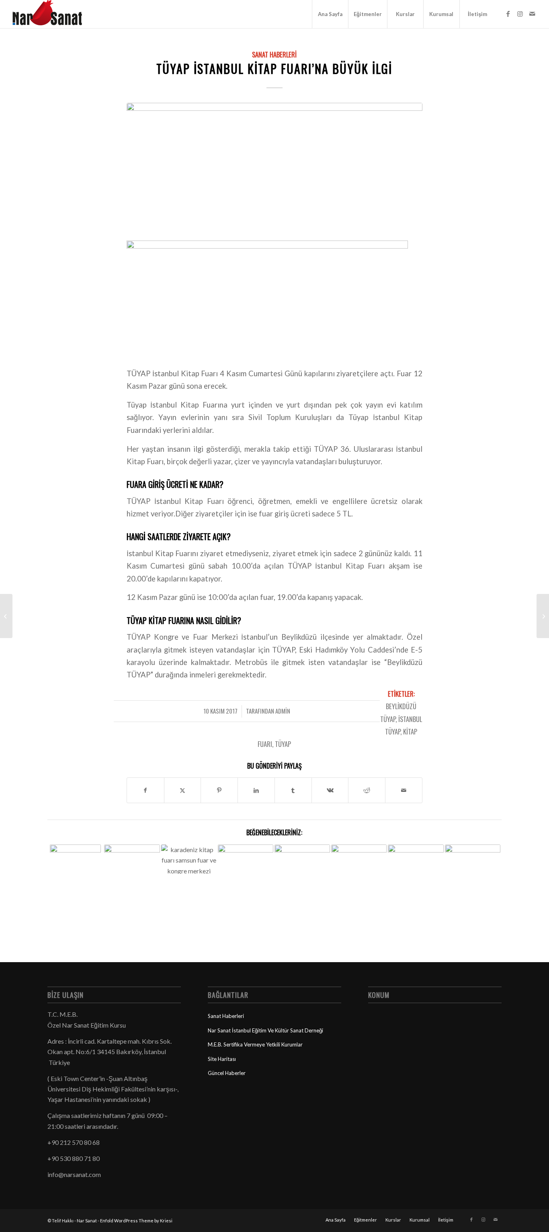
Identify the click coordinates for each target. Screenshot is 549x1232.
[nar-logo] (52, 14)
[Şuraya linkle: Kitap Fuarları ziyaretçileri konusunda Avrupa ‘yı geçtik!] (359, 860)
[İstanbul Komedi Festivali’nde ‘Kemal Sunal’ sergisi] (6, 616)
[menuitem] (330, 14)
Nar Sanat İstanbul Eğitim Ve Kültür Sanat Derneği (265, 1030)
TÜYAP (283, 744)
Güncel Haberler (227, 1073)
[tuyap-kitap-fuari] (274, 166)
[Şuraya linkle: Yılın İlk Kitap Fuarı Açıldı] (245, 872)
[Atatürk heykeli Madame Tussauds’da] (543, 616)
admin (282, 710)
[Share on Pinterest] (219, 790)
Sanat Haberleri (274, 54)
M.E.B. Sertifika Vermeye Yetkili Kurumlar (255, 1044)
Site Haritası (222, 1059)
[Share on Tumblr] (293, 790)
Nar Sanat (87, 1220)
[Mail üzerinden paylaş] (403, 790)
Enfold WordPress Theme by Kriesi (136, 1220)
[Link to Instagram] (520, 14)
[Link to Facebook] (508, 14)
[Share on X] (182, 790)
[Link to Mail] (532, 14)
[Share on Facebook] (145, 790)
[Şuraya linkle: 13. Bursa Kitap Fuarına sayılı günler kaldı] (472, 861)
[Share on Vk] (330, 790)
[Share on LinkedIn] (256, 790)
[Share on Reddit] (366, 790)
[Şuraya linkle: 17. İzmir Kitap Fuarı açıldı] (415, 859)
